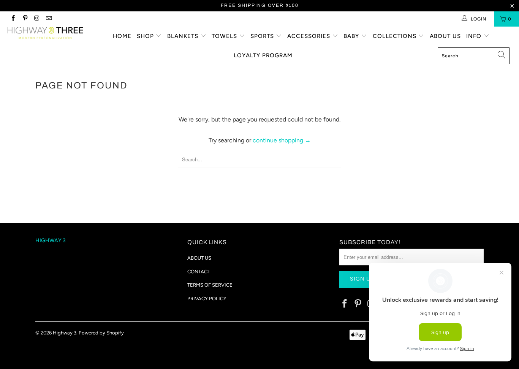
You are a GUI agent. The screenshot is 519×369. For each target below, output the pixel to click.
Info (474, 36)
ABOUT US (199, 258)
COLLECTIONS (395, 36)
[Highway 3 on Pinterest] (24, 19)
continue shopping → (282, 140)
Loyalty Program (263, 55)
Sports (263, 36)
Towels (225, 36)
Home (122, 36)
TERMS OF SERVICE (210, 285)
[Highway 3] (45, 33)
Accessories (309, 36)
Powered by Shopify (101, 333)
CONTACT (198, 271)
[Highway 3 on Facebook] (12, 19)
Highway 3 (64, 333)
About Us (445, 36)
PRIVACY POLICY (206, 298)
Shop (146, 36)
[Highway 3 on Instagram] (36, 19)
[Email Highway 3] (48, 19)
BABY (352, 36)
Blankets (183, 36)
